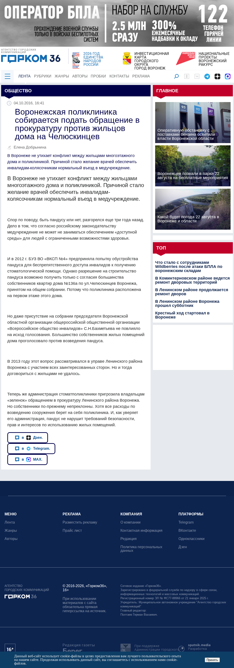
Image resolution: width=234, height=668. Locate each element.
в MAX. (32, 459)
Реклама (141, 76)
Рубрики (42, 76)
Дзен (182, 547)
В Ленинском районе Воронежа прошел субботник (187, 303)
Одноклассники (191, 539)
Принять (212, 660)
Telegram (186, 522)
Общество (18, 90)
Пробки (98, 76)
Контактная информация (141, 530)
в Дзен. (32, 437)
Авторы (80, 76)
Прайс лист (72, 530)
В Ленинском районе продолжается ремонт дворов (191, 292)
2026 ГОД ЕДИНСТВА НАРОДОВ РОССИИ (93, 59)
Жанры (62, 76)
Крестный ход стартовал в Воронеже (182, 315)
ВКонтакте (187, 530)
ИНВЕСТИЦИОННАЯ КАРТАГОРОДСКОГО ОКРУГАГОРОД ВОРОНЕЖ (151, 61)
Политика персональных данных (141, 548)
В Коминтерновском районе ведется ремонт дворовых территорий (192, 280)
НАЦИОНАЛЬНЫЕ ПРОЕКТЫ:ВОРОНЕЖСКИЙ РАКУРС (214, 59)
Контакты (119, 76)
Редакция (128, 539)
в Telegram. (36, 448)
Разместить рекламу (80, 522)
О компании (130, 522)
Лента (24, 76)
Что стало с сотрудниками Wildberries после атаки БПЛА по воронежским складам (188, 266)
